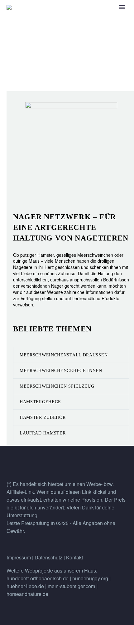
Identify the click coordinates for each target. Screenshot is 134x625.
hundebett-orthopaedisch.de (38, 578)
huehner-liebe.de (25, 586)
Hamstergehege (40, 401)
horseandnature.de (27, 594)
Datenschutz (49, 557)
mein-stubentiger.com (71, 586)
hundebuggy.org (90, 578)
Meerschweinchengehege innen (61, 370)
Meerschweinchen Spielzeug (57, 386)
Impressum (19, 557)
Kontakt (74, 557)
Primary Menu (121, 7)
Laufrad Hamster (43, 433)
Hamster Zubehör (43, 417)
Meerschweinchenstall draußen (64, 355)
